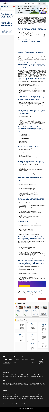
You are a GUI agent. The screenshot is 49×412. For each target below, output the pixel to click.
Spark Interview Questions (17, 396)
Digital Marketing (20, 376)
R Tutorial (4, 385)
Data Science (10, 376)
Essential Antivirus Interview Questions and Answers (35, 311)
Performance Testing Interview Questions (20, 401)
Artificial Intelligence (40, 376)
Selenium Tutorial (13, 384)
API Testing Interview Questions (20, 398)
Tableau (34, 376)
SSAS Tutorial (33, 383)
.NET (21, 374)
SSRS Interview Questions (19, 400)
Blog (31, 360)
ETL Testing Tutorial (31, 384)
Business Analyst (41, 374)
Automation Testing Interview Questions (9, 403)
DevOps (16, 374)
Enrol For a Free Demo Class (24, 286)
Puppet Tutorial (22, 385)
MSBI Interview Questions (31, 401)
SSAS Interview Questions (29, 398)
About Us (15, 362)
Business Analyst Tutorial (25, 382)
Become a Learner (25, 359)
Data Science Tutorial (38, 382)
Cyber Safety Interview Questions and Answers (7, 19)
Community (32, 359)
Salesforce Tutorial (6, 382)
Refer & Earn (7, 362)
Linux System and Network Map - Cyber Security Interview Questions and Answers (7, 26)
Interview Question (23, 6)
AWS (4, 376)
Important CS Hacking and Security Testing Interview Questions (7, 17)
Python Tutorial (37, 384)
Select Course (27, 3)
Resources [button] (34, 3)
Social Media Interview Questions (8, 401)
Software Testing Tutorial (13, 382)
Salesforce (4, 374)
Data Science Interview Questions (36, 396)
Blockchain (27, 374)
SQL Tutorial (19, 382)
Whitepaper (33, 362)
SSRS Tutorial (15, 383)
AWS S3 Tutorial (20, 383)
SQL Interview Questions (19, 394)
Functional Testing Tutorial (27, 383)
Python (24, 374)
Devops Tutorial (32, 382)
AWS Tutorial (5, 383)
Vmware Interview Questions (26, 396)
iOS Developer (36, 374)
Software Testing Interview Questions (9, 394)
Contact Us (16, 360)
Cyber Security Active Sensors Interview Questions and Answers (6, 14)
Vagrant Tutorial (10, 387)
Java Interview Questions (37, 394)
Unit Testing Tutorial (10, 385)
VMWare (31, 376)
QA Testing (13, 374)
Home (18, 6)
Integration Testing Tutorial (29, 385)
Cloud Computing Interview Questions (9, 400)
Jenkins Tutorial (40, 385)
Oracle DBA (31, 374)
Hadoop (6, 376)
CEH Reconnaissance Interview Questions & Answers (44, 311)
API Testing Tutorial (16, 385)
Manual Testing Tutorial (6, 384)
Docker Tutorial (16, 387)
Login (44, 3)
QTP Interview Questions (39, 401)
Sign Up (39, 3)
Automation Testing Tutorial (40, 383)
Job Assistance (16, 359)
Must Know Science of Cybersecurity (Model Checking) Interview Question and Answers (6, 22)
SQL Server (9, 374)
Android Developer (26, 376)
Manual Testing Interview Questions (29, 400)
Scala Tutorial (25, 384)
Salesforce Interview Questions (28, 394)
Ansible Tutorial (5, 387)
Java (19, 374)
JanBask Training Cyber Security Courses (35, 291)
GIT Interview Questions (28, 403)
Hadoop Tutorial (10, 383)
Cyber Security (4, 6)
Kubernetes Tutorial (20, 384)
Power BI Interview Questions (38, 398)
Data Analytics (15, 376)
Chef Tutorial (36, 385)
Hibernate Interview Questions (7, 396)
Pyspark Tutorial (42, 384)
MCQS (32, 364)
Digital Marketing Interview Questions (8, 398)
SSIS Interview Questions (20, 403)
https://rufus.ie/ (28, 225)
